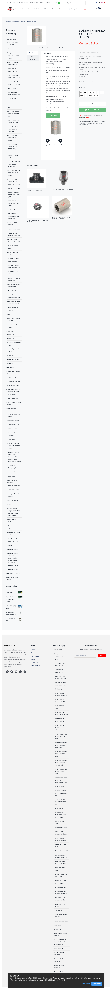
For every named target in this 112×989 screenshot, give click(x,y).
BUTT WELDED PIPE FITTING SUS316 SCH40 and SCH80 (14, 181)
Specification (50, 145)
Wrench (10, 364)
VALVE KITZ (11, 314)
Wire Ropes (11, 476)
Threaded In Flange (13, 573)
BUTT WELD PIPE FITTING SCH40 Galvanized (13, 129)
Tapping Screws (13, 549)
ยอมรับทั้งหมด (97, 983)
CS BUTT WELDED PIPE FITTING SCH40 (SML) (14, 194)
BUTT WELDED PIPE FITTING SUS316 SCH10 (14, 173)
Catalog (60, 145)
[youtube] (104, 2)
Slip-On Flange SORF (61, 851)
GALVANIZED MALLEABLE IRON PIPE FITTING (13, 216)
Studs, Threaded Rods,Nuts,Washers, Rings (14, 445)
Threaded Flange (13, 291)
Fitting (9, 53)
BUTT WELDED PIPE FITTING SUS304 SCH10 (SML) (14, 146)
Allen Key (11, 334)
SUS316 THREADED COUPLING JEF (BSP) (93, 123)
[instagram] (101, 2)
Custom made (11, 39)
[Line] (25, 671)
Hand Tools (10, 331)
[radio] (81, 92)
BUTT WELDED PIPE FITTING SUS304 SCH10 (14, 137)
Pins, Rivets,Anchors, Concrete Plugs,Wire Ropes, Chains (13, 391)
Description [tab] (32, 53)
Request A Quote (94, 110)
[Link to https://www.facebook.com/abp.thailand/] (16, 671)
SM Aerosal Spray (13, 385)
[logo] (10, 8)
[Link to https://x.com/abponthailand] (20, 671)
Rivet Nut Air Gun (13, 359)
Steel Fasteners (13, 49)
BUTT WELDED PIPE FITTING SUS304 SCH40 (14, 155)
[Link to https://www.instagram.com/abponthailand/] (7, 671)
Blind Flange (12, 88)
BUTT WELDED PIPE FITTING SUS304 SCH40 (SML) (14, 164)
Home (7, 21)
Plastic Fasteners (12, 398)
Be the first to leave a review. (86, 82)
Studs (10, 545)
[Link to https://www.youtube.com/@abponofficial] (11, 671)
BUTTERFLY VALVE (14, 188)
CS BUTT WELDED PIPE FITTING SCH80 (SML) (14, 203)
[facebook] (96, 2)
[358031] (36, 35)
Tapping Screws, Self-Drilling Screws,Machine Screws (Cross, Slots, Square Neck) (14, 457)
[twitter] (99, 2)
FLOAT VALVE (12, 210)
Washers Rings (13, 472)
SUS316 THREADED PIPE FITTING (97, 121)
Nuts (9, 504)
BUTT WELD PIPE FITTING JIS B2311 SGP (13, 114)
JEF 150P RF (11, 368)
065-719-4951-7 (54, 3)
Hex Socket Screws (14, 425)
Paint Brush (11, 355)
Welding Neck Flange (61, 921)
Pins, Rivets (11, 439)
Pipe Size (82, 87)
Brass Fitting (12, 338)
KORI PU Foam (12, 377)
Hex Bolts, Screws (14, 421)
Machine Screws (13, 429)
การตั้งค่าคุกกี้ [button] (86, 983)
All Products (13, 21)
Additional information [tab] (32, 58)
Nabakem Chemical (14, 381)
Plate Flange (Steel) (14, 229)
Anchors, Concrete (14, 486)
